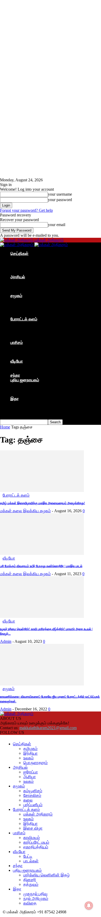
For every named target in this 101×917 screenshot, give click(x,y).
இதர (14, 398)
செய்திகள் (19, 253)
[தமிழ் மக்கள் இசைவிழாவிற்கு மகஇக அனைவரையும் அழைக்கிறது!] (42, 490)
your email (56, 224)
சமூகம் (16, 295)
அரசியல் (17, 277)
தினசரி (27, 389)
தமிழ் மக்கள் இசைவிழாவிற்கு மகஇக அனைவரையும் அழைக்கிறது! (42, 503)
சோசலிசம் (30, 305)
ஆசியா (27, 286)
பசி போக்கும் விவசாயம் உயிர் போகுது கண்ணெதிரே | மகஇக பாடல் (41, 566)
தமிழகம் (28, 258)
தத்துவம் (28, 394)
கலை (25, 309)
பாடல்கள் (28, 370)
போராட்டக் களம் (23, 319)
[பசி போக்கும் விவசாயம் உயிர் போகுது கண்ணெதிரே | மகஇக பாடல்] (42, 553)
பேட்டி (25, 366)
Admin (5, 641)
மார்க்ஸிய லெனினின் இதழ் (44, 384)
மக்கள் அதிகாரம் (35, 324)
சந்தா (15, 375)
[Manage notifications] (89, 905)
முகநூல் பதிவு (33, 403)
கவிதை (27, 413)
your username (60, 194)
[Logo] (17, 244)
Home (5, 427)
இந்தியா (28, 263)
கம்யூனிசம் (30, 300)
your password (60, 199)
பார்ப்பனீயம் (30, 314)
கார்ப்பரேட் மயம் (34, 352)
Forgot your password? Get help (26, 210)
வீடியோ (16, 361)
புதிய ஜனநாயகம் (24, 380)
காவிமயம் (29, 347)
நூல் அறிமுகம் (33, 408)
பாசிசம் (16, 342)
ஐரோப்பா (28, 281)
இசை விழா (30, 338)
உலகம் (26, 267)
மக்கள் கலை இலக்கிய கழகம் (25, 511)
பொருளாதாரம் (33, 272)
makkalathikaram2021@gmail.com (48, 728)
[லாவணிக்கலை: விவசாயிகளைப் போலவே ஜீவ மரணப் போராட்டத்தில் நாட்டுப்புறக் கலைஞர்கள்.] (42, 684)
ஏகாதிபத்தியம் (33, 356)
